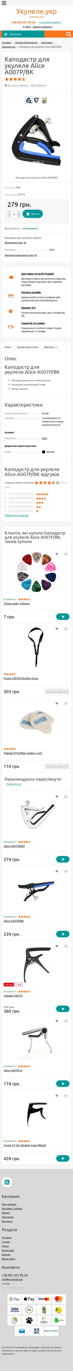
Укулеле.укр (36, 13)
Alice (44, 438)
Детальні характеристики (19, 255)
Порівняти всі (13, 783)
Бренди (6, 1254)
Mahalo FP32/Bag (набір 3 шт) (23, 753)
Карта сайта (8, 1258)
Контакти (7, 1221)
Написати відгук (17, 515)
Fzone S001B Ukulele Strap (21, 678)
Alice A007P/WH (14, 846)
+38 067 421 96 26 (23, 22)
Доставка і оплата (12, 1208)
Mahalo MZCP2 (13, 995)
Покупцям (8, 1216)
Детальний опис (14, 242)
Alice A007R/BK (14, 920)
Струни (6, 1241)
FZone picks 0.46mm (17, 603)
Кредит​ (6, 1212)
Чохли (5, 1245)
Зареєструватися (42, 26)
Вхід (28, 26)
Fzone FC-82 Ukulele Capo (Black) (25, 1145)
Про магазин (9, 1204)
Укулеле (7, 1237)
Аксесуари (8, 1250)
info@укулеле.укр (12, 1279)
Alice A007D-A (13, 1070)
